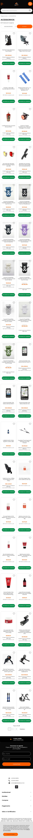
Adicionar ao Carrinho (8, 63)
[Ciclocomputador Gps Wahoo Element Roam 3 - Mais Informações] (24, 351)
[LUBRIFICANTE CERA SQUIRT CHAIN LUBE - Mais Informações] (8, 431)
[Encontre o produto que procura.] (29, 10)
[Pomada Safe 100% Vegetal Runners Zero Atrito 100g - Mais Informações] (8, 620)
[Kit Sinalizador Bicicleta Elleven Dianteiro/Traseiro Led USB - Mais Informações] (8, 154)
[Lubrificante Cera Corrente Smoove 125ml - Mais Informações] (8, 116)
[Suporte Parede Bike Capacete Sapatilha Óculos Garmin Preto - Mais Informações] (24, 268)
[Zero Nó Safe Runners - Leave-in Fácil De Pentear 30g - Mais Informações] (8, 544)
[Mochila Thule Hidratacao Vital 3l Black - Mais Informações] (8, 40)
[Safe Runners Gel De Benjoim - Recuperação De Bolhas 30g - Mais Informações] (24, 544)
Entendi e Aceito (10, 834)
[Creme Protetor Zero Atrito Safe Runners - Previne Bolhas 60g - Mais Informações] (8, 582)
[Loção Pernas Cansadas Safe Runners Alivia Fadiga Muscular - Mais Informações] (24, 582)
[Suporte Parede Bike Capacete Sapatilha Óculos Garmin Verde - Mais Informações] (8, 351)
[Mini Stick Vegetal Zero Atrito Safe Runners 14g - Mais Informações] (24, 468)
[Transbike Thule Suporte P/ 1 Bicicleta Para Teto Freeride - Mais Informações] (24, 431)
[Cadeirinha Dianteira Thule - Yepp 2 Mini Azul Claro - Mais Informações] (24, 40)
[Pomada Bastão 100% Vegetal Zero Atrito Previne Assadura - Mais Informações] (8, 506)
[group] (16, 739)
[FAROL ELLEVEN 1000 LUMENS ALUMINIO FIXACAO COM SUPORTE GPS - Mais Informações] (24, 620)
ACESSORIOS (12, 16)
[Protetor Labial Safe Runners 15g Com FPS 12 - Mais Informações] (8, 78)
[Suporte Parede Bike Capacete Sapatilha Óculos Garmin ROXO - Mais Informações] (24, 230)
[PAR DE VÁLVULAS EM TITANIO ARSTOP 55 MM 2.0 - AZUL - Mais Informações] (8, 697)
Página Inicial (4, 16)
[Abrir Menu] (2, 4)
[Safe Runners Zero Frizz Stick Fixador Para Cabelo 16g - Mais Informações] (24, 506)
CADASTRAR (16, 764)
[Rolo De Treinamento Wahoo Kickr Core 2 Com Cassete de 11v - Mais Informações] (24, 659)
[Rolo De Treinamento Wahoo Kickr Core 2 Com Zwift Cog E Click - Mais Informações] (8, 659)
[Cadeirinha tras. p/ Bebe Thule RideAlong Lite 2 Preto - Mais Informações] (8, 468)
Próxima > (22, 729)
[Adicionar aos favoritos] (14, 33)
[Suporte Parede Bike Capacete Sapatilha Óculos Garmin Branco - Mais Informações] (24, 309)
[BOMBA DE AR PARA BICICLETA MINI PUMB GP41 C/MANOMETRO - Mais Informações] (24, 154)
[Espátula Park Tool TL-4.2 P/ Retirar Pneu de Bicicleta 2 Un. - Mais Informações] (24, 78)
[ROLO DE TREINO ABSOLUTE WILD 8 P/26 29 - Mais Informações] (24, 697)
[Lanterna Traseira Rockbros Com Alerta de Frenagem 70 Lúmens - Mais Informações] (24, 116)
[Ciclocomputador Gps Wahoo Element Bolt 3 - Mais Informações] (8, 393)
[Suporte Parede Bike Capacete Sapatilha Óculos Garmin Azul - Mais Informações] (8, 192)
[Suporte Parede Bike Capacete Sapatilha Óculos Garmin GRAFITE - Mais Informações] (8, 230)
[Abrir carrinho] (30, 4)
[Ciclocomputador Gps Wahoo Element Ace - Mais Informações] (24, 393)
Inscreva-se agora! (16, 746)
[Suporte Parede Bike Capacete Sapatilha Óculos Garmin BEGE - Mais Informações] (8, 268)
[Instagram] (16, 788)
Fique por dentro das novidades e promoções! (16, 747)
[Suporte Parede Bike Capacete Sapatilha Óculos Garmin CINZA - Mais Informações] (8, 309)
